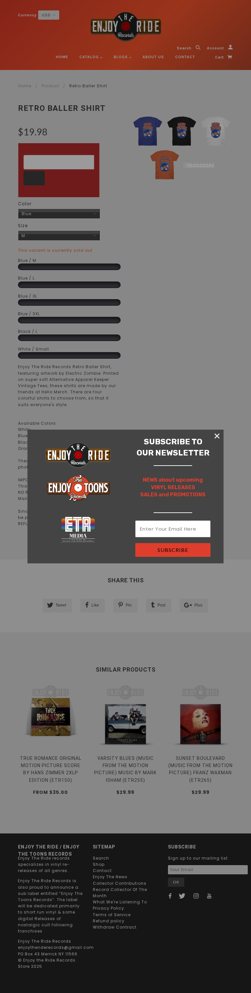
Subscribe (173, 550)
